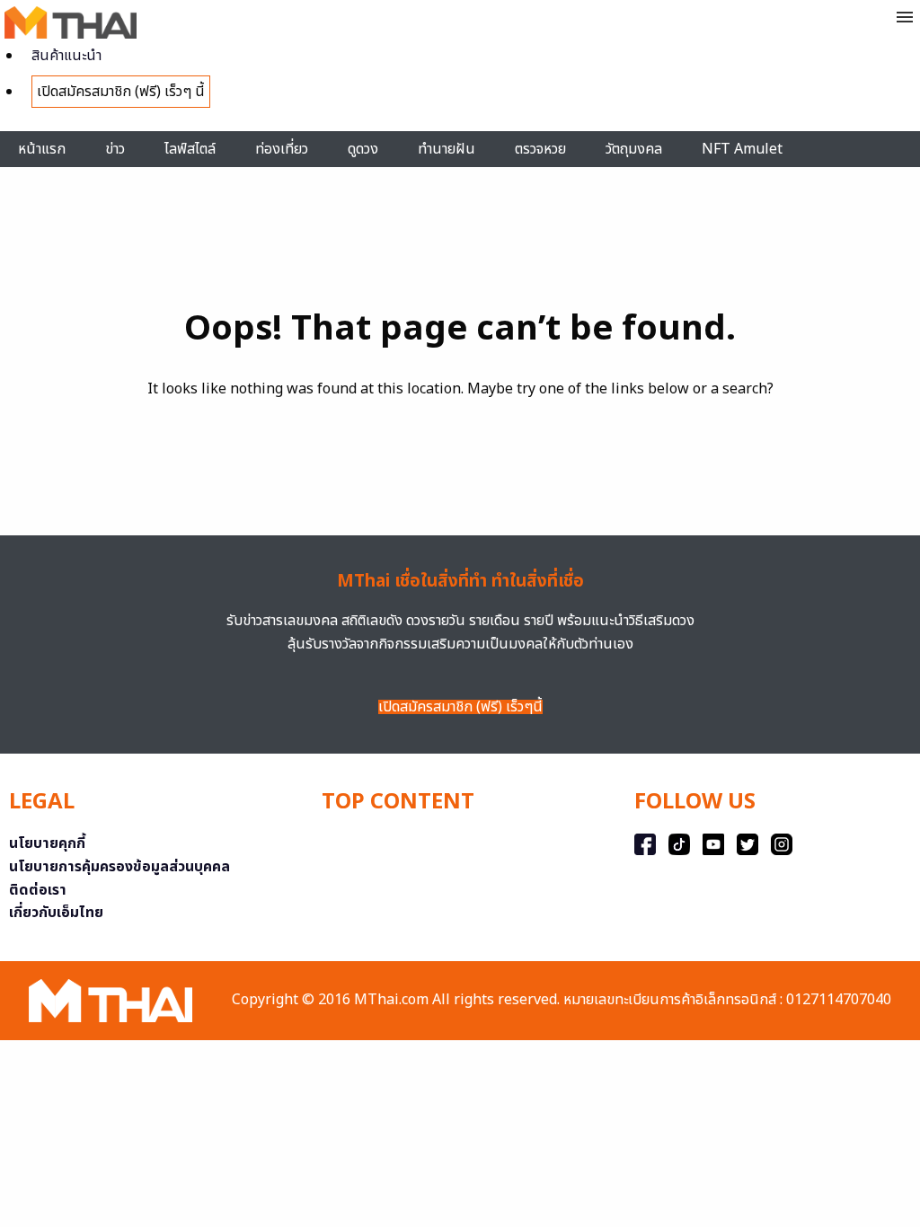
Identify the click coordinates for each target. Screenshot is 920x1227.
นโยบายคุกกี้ (47, 843)
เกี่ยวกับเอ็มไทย (56, 912)
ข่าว (115, 149)
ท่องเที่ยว (281, 149)
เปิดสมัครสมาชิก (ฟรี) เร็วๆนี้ (460, 707)
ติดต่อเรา (37, 890)
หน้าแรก (42, 149)
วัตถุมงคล (634, 149)
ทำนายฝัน (446, 149)
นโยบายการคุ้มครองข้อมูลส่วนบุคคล (119, 867)
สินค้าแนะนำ (66, 55)
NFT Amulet (742, 149)
